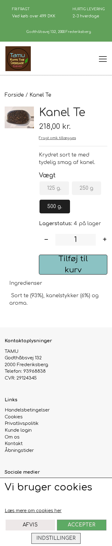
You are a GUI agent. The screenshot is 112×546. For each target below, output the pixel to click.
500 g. (54, 206)
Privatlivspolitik (22, 423)
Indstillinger (56, 538)
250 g (86, 188)
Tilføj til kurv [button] (73, 264)
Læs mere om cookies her (33, 510)
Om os (12, 437)
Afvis (30, 525)
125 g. (54, 188)
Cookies (14, 416)
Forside (14, 95)
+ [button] (105, 239)
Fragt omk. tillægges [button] (57, 138)
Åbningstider (19, 450)
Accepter (81, 525)
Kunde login (18, 430)
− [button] (46, 239)
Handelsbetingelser (27, 409)
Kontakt (14, 443)
